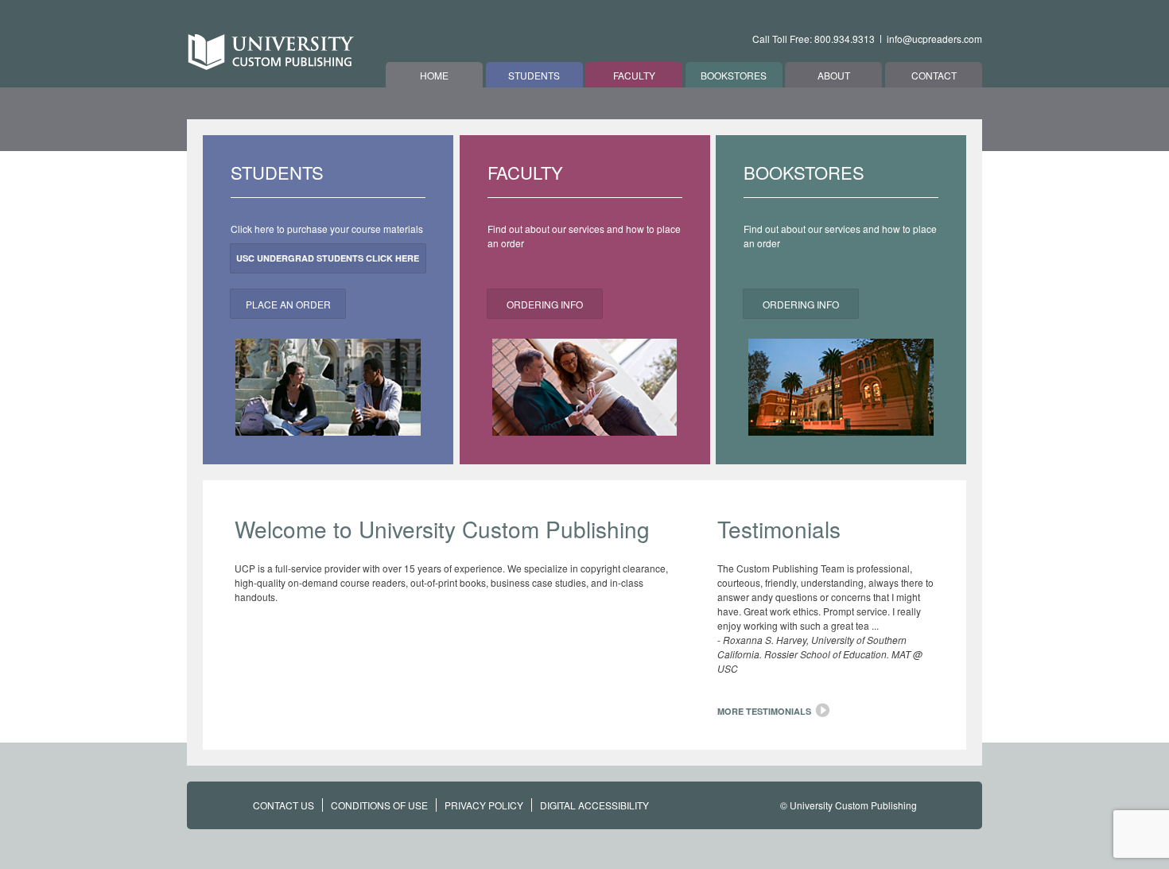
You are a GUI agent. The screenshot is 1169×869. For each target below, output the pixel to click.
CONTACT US (283, 805)
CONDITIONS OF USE (379, 805)
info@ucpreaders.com (934, 38)
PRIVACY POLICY (484, 805)
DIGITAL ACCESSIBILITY (594, 805)
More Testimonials (764, 711)
